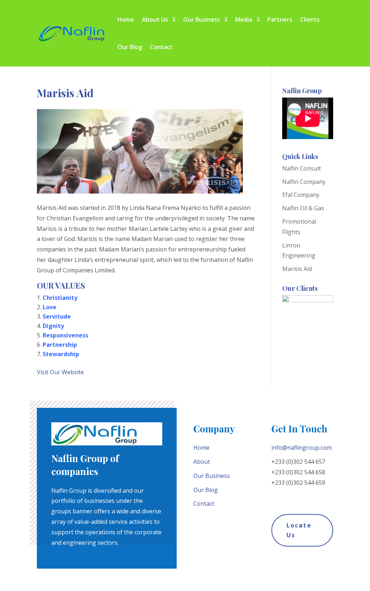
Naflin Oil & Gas (303, 208)
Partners (279, 19)
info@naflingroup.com (301, 448)
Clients (310, 19)
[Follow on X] (288, 497)
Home (125, 19)
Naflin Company (304, 182)
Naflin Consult (301, 168)
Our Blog (129, 47)
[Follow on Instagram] (303, 497)
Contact (161, 47)
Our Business (201, 19)
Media (243, 19)
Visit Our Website (60, 372)
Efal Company (300, 195)
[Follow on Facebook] (274, 497)
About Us (155, 19)
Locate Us (299, 530)
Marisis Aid (297, 269)
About (201, 462)
